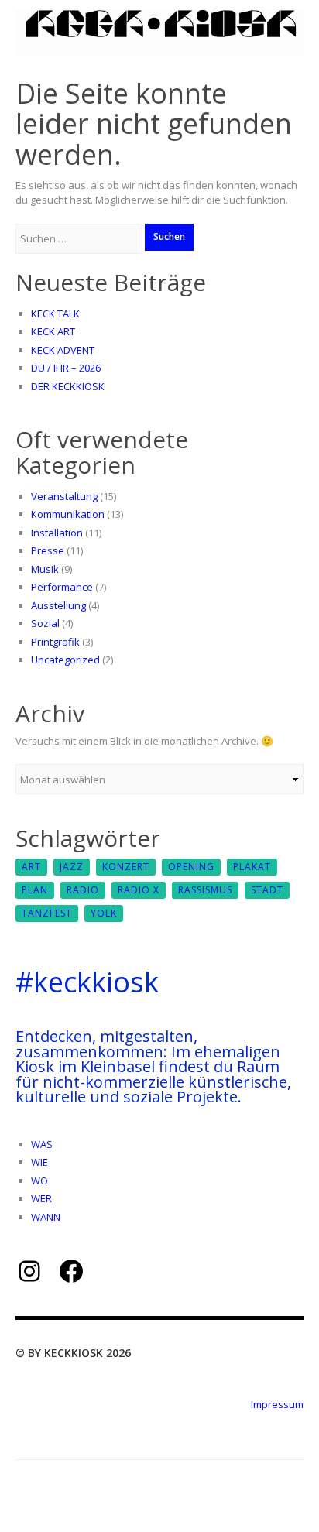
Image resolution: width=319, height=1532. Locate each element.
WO (39, 1181)
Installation (57, 533)
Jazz (72, 866)
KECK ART (53, 331)
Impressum (277, 1404)
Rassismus (205, 889)
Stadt (267, 889)
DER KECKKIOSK (68, 386)
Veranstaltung (64, 496)
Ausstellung (58, 605)
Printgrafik (55, 642)
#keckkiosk (87, 982)
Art (31, 866)
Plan (35, 889)
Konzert (125, 866)
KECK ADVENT (62, 350)
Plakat (252, 866)
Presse (47, 550)
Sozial (45, 623)
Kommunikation (68, 514)
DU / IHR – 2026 (66, 368)
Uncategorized (65, 660)
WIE (39, 1162)
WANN (45, 1217)
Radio (83, 889)
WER (41, 1198)
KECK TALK (55, 313)
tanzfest (47, 913)
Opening (191, 866)
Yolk (104, 913)
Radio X (139, 889)
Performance (62, 587)
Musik (45, 569)
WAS (42, 1144)
